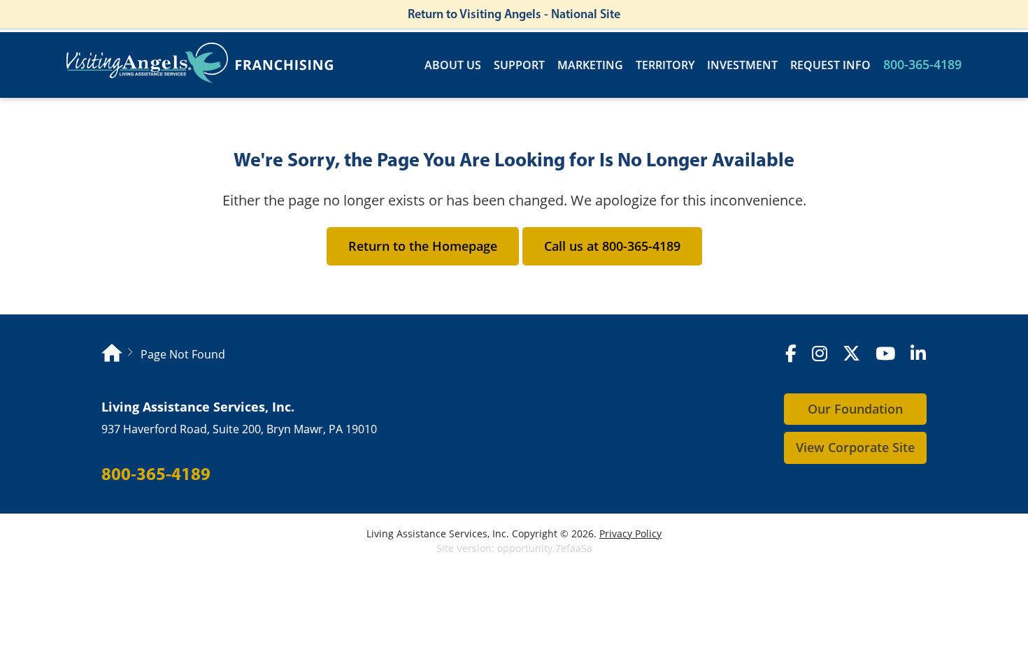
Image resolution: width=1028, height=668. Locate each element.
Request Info (830, 65)
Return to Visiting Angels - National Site (514, 14)
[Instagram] (819, 353)
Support (519, 65)
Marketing (590, 65)
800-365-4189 (922, 65)
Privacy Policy (630, 533)
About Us (452, 65)
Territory (665, 65)
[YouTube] (885, 353)
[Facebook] (791, 353)
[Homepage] (111, 354)
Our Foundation (855, 408)
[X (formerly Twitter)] (851, 353)
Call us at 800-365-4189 (612, 246)
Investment (742, 65)
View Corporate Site (855, 447)
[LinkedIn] (918, 353)
